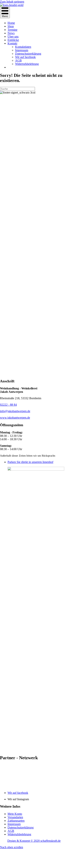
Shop (11, 26)
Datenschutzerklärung (28, 53)
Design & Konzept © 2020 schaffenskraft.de (34, 840)
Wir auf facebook (25, 57)
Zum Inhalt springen (12, 1)
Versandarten (15, 817)
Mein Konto (15, 813)
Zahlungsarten (16, 820)
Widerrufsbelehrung (27, 63)
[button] (11, 847)
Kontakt (12, 43)
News (11, 33)
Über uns (13, 36)
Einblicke (13, 40)
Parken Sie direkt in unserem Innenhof (30, 462)
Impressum (21, 50)
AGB (18, 60)
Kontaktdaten (23, 46)
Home (11, 22)
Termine (12, 29)
